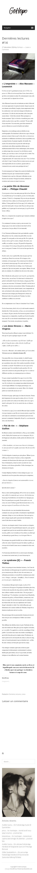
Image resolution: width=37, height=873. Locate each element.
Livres (23, 694)
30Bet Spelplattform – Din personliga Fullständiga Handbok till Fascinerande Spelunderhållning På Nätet (15, 854)
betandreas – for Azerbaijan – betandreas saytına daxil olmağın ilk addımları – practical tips (17, 838)
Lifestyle (7, 869)
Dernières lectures (15, 694)
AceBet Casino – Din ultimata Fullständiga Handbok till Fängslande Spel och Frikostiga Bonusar (17, 846)
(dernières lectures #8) (19, 353)
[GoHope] (18, 20)
